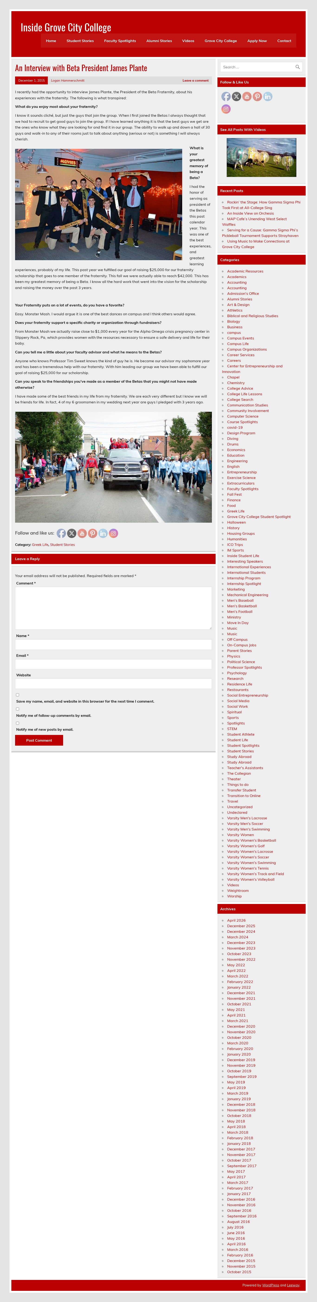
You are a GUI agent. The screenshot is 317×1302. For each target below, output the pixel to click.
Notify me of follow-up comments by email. (53, 715)
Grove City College (221, 40)
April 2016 (236, 1244)
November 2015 (241, 1266)
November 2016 (241, 1204)
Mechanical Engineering (247, 594)
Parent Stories (239, 650)
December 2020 (241, 1026)
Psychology (237, 673)
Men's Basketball (242, 606)
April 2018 (236, 1126)
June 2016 (236, 1232)
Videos (188, 40)
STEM (232, 728)
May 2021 (236, 1009)
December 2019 (241, 1059)
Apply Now (257, 40)
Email (22, 655)
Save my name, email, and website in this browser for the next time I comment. (85, 701)
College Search (240, 399)
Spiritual (234, 712)
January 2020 (239, 1054)
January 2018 (239, 1143)
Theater (234, 779)
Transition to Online (244, 795)
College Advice (240, 388)
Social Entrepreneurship (247, 695)
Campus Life (238, 343)
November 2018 (241, 1110)
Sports (233, 717)
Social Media (238, 700)
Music (232, 628)
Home (51, 40)
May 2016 (236, 1238)
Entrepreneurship (242, 472)
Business (235, 327)
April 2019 (236, 1087)
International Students (246, 572)
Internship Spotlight (244, 583)
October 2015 (239, 1271)
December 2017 (241, 1149)
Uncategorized (240, 806)
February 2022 (240, 981)
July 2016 (235, 1227)
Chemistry (236, 382)
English (233, 466)
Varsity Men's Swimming (248, 829)
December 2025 (241, 925)
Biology (233, 321)
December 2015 (241, 1260)
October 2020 (239, 1037)
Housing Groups (241, 533)
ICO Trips (235, 544)
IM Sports (235, 550)
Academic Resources (245, 271)
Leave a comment (196, 80)
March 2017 (237, 1182)
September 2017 (242, 1165)
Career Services (241, 354)
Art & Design (238, 304)
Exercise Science (241, 477)
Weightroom (238, 890)
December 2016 (241, 1199)
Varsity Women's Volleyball (251, 879)
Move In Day (238, 622)
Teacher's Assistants (245, 767)
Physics (233, 656)
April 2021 (236, 1015)
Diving (232, 438)
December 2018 (241, 1104)
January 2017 (239, 1193)
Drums (233, 444)
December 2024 (241, 931)
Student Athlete (241, 734)
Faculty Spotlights (120, 40)
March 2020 (237, 1043)
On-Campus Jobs (241, 645)
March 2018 (237, 1132)
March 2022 (237, 976)
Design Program (241, 433)
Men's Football (239, 611)
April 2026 (236, 920)
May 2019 (236, 1082)
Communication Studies (247, 405)
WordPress (270, 1285)
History (233, 527)
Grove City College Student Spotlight (259, 516)
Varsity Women (240, 834)
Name (22, 636)
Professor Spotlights (244, 667)
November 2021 (241, 998)
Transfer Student (241, 790)
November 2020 (241, 1032)
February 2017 (240, 1188)
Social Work (237, 706)
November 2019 (241, 1065)
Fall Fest (234, 494)
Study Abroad (239, 756)
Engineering (237, 460)
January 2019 (239, 1098)
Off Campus (237, 639)
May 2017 (236, 1171)
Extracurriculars (241, 483)
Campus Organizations (247, 349)
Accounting (237, 282)
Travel (232, 801)
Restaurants (238, 689)
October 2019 (239, 1071)
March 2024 (237, 937)
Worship (234, 896)
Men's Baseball (240, 600)
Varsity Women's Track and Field (255, 873)
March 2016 (237, 1249)
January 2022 (239, 987)
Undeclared (237, 812)
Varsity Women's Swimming (251, 862)
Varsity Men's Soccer (245, 823)
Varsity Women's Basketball (251, 840)
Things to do (238, 784)
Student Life (237, 739)
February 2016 (240, 1255)
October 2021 (239, 1004)
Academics (236, 276)
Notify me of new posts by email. (44, 729)
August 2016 (238, 1221)
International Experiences (249, 567)
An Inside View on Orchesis (250, 213)
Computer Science (243, 416)
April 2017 (236, 1177)
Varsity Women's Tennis (248, 868)
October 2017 (239, 1160)
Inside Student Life (243, 555)
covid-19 (235, 427)
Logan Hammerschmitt (67, 80)
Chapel (233, 377)
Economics (236, 449)
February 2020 (240, 1048)
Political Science (241, 661)
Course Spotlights (242, 421)
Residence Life (239, 684)
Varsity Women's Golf (246, 846)
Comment (26, 583)
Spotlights (236, 723)
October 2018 (239, 1115)
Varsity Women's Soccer (248, 857)
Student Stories (80, 40)
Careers (234, 360)
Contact (284, 40)
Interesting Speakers (245, 561)
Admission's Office (243, 293)
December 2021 (241, 992)
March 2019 (237, 1093)
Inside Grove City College (66, 26)
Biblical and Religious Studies (252, 315)
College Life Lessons (244, 394)
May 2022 (236, 965)
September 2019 (242, 1076)
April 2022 (236, 970)
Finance (234, 500)
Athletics (235, 310)
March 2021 (237, 1020)
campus (234, 332)
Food (231, 505)
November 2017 (241, 1154)
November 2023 (241, 948)
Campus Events (240, 338)
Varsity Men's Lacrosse (247, 818)
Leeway (293, 1285)
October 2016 (239, 1210)
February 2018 (240, 1138)
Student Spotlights (243, 745)
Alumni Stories (159, 40)
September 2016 (242, 1216)
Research (235, 678)
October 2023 (239, 953)
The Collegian (239, 773)
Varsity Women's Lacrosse (250, 851)
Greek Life (40, 544)
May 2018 (236, 1121)
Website (23, 675)
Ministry (234, 617)
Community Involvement (248, 410)
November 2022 (241, 959)
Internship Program (243, 578)
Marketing (236, 589)
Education (235, 455)
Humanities (237, 539)
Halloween (236, 522)
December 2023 (241, 942)
